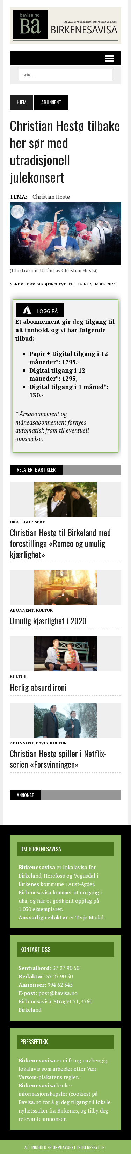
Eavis (42, 743)
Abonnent (22, 610)
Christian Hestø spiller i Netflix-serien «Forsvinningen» (58, 758)
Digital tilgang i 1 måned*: (68, 387)
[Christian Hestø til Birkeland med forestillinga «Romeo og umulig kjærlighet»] (65, 512)
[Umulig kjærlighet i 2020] (65, 600)
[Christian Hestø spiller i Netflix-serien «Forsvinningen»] (65, 733)
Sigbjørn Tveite (54, 283)
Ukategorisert (27, 522)
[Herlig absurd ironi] (65, 667)
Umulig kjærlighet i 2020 (48, 620)
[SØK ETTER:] (65, 74)
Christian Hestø (51, 196)
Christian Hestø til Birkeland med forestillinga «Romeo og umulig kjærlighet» (60, 543)
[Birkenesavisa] (65, 25)
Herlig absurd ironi (38, 687)
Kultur (44, 610)
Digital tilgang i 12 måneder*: (57, 374)
